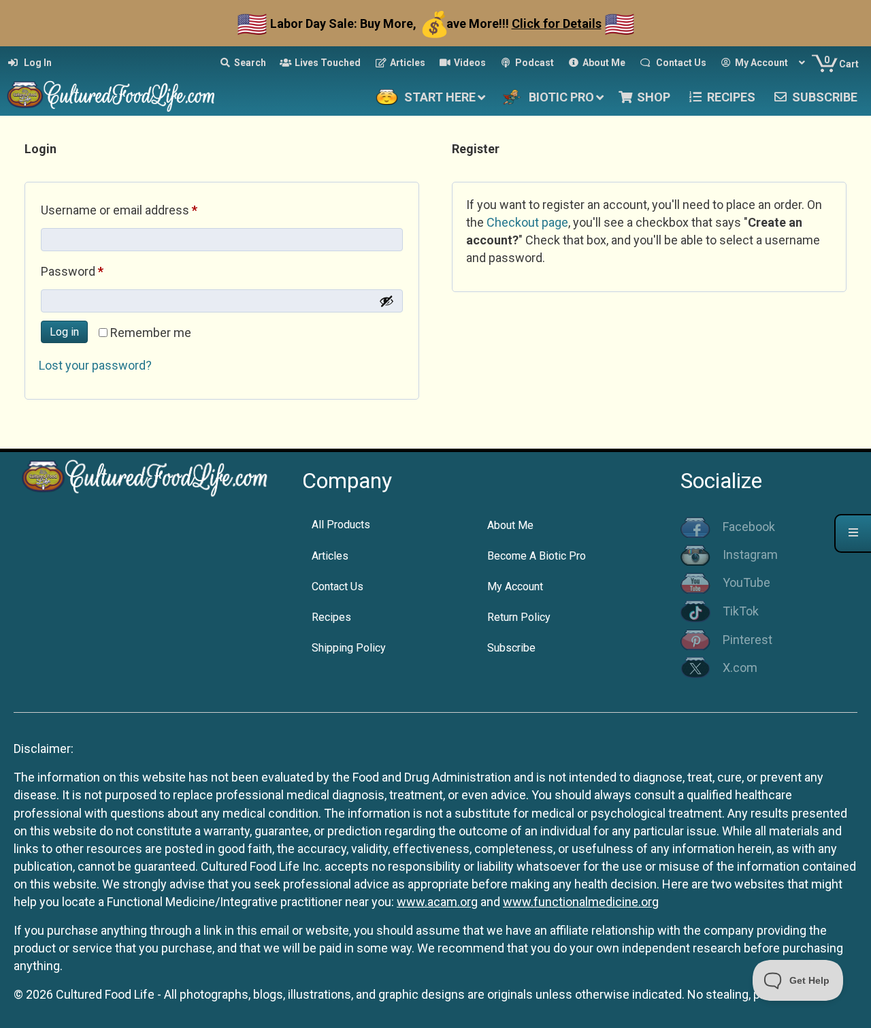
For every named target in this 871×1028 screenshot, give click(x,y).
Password (96, 270)
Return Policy (518, 617)
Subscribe (511, 647)
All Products (341, 524)
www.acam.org (437, 902)
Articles (330, 555)
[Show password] (386, 300)
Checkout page (527, 222)
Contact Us (337, 586)
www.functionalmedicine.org (581, 902)
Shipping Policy (349, 647)
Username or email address (143, 209)
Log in (64, 331)
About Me (510, 525)
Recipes (331, 617)
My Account (515, 586)
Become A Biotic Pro (536, 555)
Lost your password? (95, 365)
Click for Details (557, 23)
